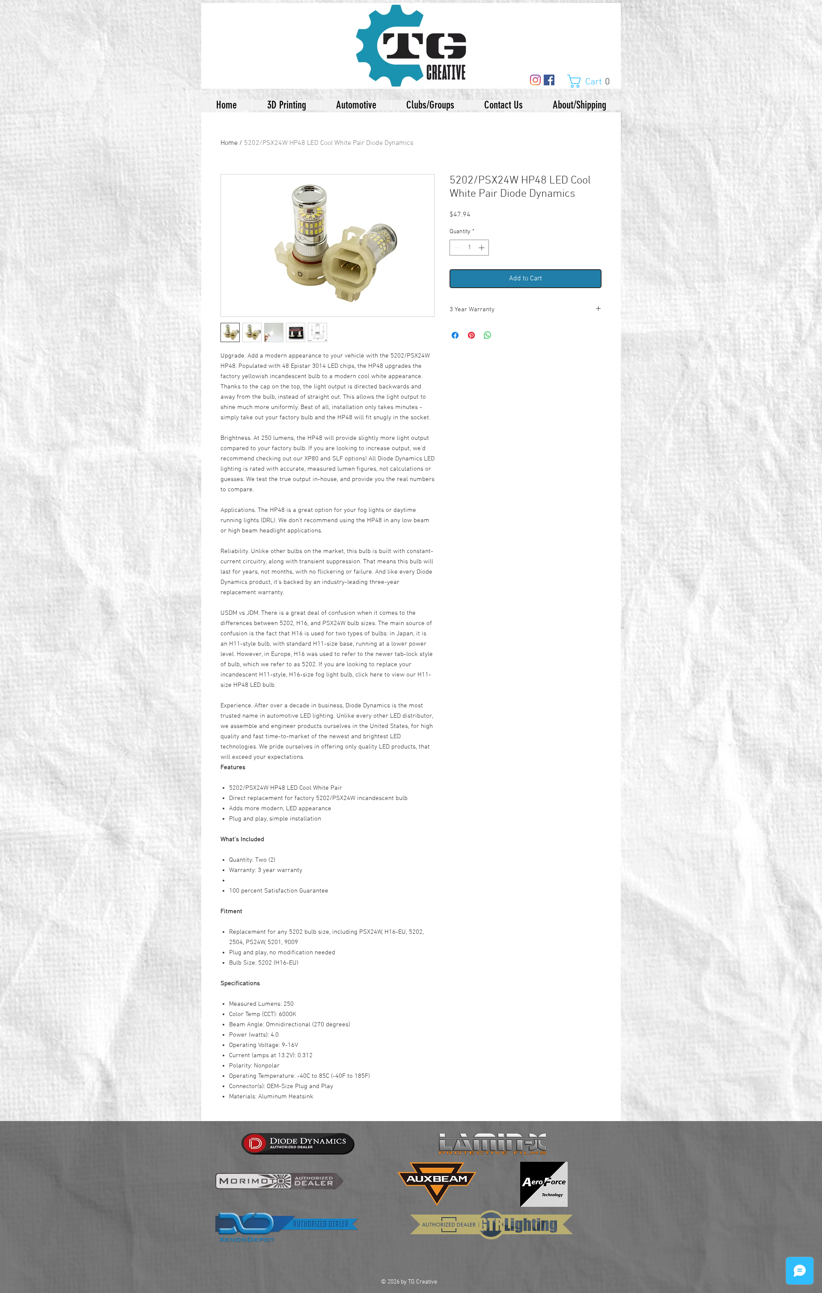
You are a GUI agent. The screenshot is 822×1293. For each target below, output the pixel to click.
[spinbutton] (469, 247)
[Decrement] (456, 247)
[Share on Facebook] (455, 335)
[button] (593, 81)
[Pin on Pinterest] (471, 335)
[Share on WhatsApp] (487, 335)
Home (229, 143)
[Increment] (482, 247)
